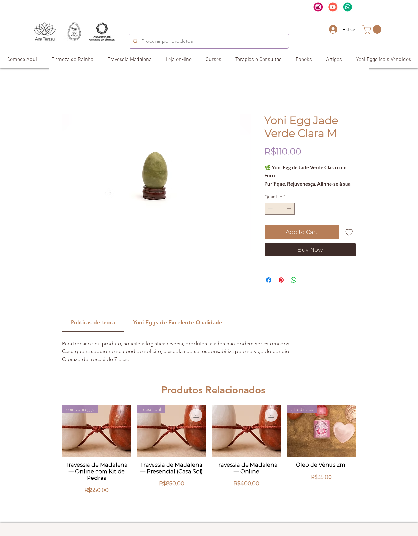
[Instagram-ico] (318, 7)
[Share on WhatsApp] (293, 280)
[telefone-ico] (348, 7)
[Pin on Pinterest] (281, 280)
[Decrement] (269, 208)
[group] (209, 461)
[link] (372, 29)
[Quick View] (246, 431)
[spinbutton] (279, 208)
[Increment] (289, 208)
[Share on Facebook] (269, 280)
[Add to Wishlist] (349, 232)
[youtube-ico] (333, 7)
